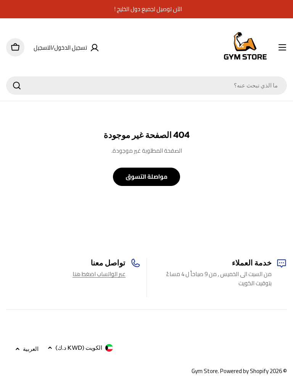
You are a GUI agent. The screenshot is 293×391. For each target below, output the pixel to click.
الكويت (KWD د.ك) (78, 347)
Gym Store (205, 370)
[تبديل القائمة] (282, 47)
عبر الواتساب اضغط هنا (99, 274)
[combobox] (146, 85)
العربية (31, 348)
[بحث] (16, 85)
